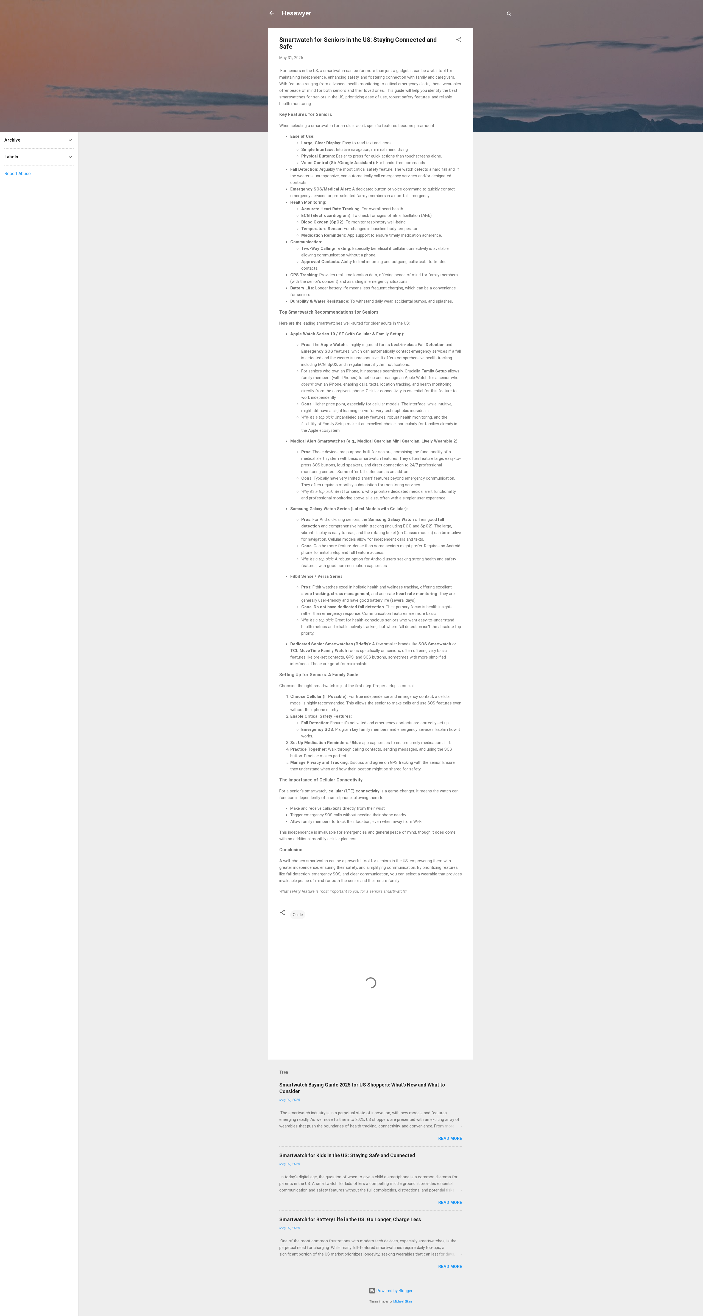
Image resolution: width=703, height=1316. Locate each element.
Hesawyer (296, 13)
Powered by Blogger (393, 1290)
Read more (450, 1138)
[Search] (509, 15)
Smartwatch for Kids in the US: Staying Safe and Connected (347, 1155)
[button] (459, 40)
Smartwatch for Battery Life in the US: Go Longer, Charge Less (350, 1219)
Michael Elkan (402, 1301)
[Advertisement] (495, 110)
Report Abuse (17, 173)
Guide (298, 914)
